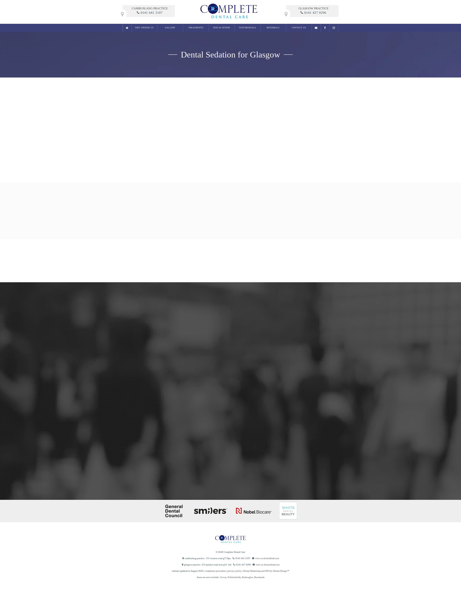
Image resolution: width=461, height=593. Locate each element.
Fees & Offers (221, 27)
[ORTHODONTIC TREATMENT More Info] (271, 219)
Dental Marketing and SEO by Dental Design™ (266, 571)
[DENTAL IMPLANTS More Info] (313, 219)
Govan (223, 577)
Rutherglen (247, 577)
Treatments (195, 27)
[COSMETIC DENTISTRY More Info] (185, 219)
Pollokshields (234, 577)
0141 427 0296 (315, 12)
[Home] (127, 28)
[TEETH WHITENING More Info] (228, 219)
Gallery (170, 27)
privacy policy (153, 469)
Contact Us (299, 27)
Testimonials (247, 27)
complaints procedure (215, 571)
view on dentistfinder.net (267, 558)
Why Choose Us (144, 27)
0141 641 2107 (152, 12)
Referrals (273, 27)
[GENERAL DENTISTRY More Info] (143, 219)
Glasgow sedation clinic (200, 130)
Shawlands (259, 577)
